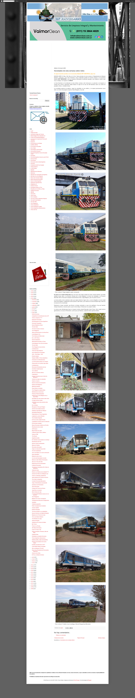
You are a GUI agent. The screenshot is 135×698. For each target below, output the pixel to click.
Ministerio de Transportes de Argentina (39, 174)
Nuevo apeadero (35, 454)
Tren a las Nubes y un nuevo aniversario (40, 452)
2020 (32, 566)
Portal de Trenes (34, 185)
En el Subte (33, 148)
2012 (32, 581)
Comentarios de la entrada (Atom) (67, 640)
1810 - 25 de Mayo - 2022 (37, 354)
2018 (32, 570)
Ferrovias (33, 163)
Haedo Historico (34, 166)
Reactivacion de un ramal (37, 427)
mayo (33, 312)
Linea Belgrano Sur (36, 334)
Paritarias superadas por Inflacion (39, 410)
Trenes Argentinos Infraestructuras (38, 208)
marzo (33, 559)
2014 (32, 577)
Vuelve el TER (35, 434)
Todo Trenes (33, 195)
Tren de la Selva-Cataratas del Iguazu (39, 198)
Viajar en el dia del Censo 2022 (38, 448)
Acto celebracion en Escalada (38, 352)
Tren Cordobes (34, 196)
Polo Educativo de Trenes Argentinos (40, 321)
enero (33, 562)
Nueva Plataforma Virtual (37, 325)
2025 (32, 292)
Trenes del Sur (34, 209)
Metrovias (33, 173)
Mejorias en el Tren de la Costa (38, 515)
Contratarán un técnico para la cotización (40, 421)
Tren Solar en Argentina (37, 479)
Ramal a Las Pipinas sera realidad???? (40, 472)
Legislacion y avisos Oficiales (38, 416)
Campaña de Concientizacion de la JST (40, 316)
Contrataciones (35, 348)
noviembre (34, 301)
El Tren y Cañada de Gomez (38, 554)
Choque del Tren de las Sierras (38, 488)
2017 (32, 572)
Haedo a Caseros (35, 381)
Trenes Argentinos (35, 204)
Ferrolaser (33, 155)
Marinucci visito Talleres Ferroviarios (39, 459)
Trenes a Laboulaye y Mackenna (39, 475)
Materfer (32, 169)
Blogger (89, 680)
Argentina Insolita (35, 438)
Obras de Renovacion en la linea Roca (40, 332)
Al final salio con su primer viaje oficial (40, 363)
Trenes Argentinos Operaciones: (39, 538)
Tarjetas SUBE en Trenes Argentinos (39, 358)
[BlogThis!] (67, 628)
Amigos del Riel (34, 132)
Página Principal (80, 637)
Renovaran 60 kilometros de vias (39, 367)
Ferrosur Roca (34, 158)
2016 (32, 574)
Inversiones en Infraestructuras (38, 359)
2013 (32, 579)
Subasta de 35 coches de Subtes (39, 522)
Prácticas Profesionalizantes (38, 393)
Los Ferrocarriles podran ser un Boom (40, 361)
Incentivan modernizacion (37, 368)
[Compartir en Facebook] (70, 628)
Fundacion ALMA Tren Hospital (37, 165)
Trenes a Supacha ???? (37, 317)
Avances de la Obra (36, 553)
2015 (32, 576)
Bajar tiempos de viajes (37, 430)
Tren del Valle (34, 201)
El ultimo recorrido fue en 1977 (38, 544)
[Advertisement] (79, 54)
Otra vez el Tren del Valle (37, 461)
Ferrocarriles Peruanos (36, 151)
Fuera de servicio (35, 314)
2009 (32, 586)
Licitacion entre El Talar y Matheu (39, 432)
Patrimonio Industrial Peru (36, 182)
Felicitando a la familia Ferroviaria (39, 536)
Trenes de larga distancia (37, 350)
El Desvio (33, 141)
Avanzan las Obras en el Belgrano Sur (40, 473)
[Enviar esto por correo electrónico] (66, 628)
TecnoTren (33, 193)
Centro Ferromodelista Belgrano (37, 137)
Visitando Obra (35, 534)
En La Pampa (35, 405)
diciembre (34, 299)
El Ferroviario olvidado (37, 423)
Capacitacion (35, 374)
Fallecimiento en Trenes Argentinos (39, 414)
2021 (32, 565)
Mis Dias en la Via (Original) (37, 176)
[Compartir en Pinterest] (72, 628)
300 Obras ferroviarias (36, 527)
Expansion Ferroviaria (36, 319)
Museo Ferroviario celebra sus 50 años (40, 425)
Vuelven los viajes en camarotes (39, 379)
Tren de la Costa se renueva (38, 328)
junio (33, 310)
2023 (32, 296)
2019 (32, 568)
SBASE (32, 192)
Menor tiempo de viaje (36, 492)
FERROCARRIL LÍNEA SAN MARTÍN (40, 539)
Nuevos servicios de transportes (39, 382)
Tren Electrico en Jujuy (37, 518)
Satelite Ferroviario (35, 190)
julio (33, 308)
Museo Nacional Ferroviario (37, 179)
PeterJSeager (77, 680)
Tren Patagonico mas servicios (38, 347)
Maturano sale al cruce (37, 456)
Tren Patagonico (34, 203)
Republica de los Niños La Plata (37, 189)
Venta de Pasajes (35, 520)
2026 (32, 290)
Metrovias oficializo (36, 386)
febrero (33, 560)
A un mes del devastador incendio (39, 458)
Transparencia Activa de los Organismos (40, 500)
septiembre (34, 305)
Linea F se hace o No (36, 529)
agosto (33, 307)
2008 (32, 588)
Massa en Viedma (36, 445)
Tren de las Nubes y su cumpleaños (39, 511)
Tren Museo (34, 436)
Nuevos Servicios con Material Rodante (40, 513)
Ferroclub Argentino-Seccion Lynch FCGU (40, 157)
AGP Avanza (34, 428)
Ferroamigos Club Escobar (36, 149)
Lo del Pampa (34, 168)
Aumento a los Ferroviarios (37, 484)
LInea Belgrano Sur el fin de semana (40, 343)
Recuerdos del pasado (37, 447)
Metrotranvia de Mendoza (36, 171)
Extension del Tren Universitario (39, 463)
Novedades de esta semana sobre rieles (40, 398)
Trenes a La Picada (36, 526)
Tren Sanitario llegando (37, 417)
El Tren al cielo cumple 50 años (38, 419)
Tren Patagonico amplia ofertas (38, 390)
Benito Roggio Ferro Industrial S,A (38, 135)
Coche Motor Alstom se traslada (38, 546)
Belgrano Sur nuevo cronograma (39, 498)
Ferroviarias (33, 160)
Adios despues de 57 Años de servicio (40, 477)
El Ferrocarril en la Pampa (36, 143)
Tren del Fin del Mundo (36, 200)
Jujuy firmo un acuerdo (37, 490)
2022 (32, 298)
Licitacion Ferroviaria (36, 465)
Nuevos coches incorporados (38, 443)
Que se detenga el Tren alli (37, 548)
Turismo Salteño (35, 507)
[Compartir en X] (69, 628)
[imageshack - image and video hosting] (39, 124)
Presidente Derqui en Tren (36, 187)
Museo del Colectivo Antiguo (37, 177)
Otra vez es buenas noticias (38, 372)
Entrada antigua (101, 637)
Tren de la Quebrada (36, 450)
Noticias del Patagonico (37, 384)
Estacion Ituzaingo (36, 509)
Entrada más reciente (59, 637)
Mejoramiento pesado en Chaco (39, 341)
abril (33, 557)
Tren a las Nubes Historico (37, 516)
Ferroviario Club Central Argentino (38, 162)
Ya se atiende (35, 370)
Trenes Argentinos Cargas (36, 206)
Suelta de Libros (35, 470)
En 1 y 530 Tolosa (36, 337)
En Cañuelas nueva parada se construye (40, 439)
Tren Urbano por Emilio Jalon (38, 336)
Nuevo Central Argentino (36, 181)
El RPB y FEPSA (34, 144)
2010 (32, 585)
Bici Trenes (34, 524)
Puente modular (35, 356)
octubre (34, 303)
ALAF (32, 131)
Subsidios (34, 502)
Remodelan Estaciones (37, 412)
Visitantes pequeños (36, 504)
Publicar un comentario (61, 635)
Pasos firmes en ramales (37, 388)
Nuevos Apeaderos (36, 339)
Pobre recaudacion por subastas (39, 505)
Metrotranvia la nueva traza (38, 391)
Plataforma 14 (34, 184)
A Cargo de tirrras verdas (37, 400)
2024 (32, 294)
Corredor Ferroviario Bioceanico (39, 481)
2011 (32, 583)
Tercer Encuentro (35, 486)
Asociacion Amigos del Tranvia (37, 134)
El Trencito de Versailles (36, 146)
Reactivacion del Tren (36, 441)
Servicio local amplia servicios (38, 408)
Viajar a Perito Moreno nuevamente (39, 482)
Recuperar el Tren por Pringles (38, 407)
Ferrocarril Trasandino (36, 323)
